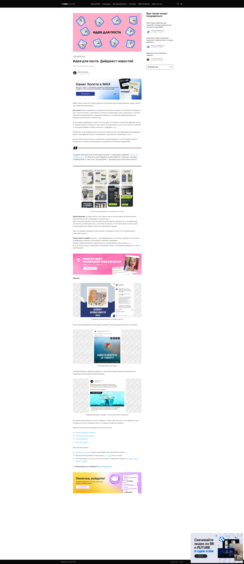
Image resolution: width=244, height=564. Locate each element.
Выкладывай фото (120, 4)
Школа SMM (95, 4)
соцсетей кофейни (81, 439)
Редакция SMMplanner (157, 30)
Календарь (106, 4)
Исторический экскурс (82, 452)
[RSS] (181, 4)
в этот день (107, 455)
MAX (101, 466)
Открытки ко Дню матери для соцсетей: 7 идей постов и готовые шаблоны (159, 40)
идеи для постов (79, 56)
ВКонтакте (108, 466)
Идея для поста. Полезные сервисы (156, 54)
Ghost (181, 562)
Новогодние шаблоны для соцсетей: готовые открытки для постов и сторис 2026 (158, 25)
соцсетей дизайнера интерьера (85, 432)
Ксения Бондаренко (157, 58)
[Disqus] (107, 526)
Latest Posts (174, 562)
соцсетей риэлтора (81, 442)
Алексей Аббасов (82, 72)
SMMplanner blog (66, 562)
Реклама (132, 4)
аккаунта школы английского (84, 436)
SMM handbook (144, 4)
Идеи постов (157, 4)
